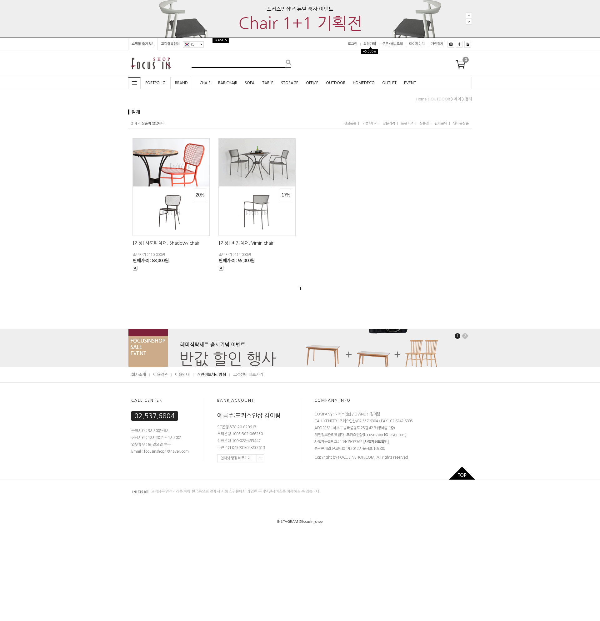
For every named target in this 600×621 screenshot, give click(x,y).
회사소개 (138, 375)
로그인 (352, 44)
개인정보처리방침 (211, 375)
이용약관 (160, 375)
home (421, 99)
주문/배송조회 (392, 44)
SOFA (250, 83)
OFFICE (312, 83)
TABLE (267, 83)
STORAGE (289, 83)
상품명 (424, 123)
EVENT (410, 83)
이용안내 (182, 375)
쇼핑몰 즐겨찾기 (143, 44)
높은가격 (407, 123)
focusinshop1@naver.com (384, 435)
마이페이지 (417, 44)
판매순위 (441, 123)
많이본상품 (461, 123)
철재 (468, 99)
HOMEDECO (364, 83)
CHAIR (205, 83)
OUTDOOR (335, 83)
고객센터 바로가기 (248, 375)
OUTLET (389, 83)
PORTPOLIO (155, 83)
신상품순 (350, 123)
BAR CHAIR (227, 83)
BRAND (181, 83)
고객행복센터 (170, 44)
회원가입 (369, 44)
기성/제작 (369, 123)
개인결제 (437, 44)
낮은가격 (388, 123)
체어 (457, 99)
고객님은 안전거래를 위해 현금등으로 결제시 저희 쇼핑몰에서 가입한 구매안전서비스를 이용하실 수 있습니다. (235, 491)
